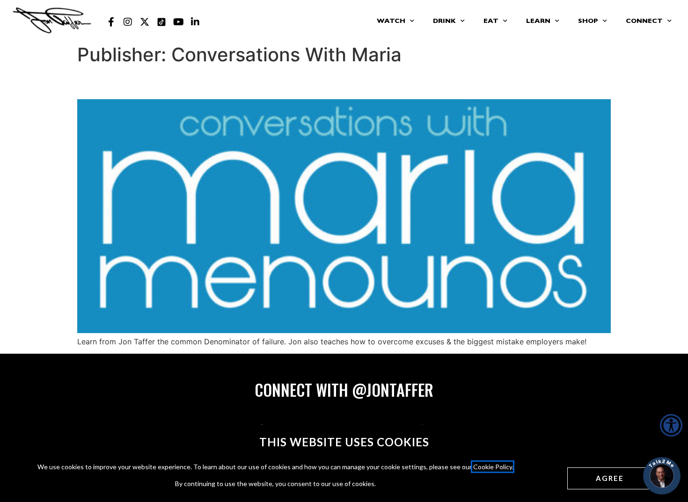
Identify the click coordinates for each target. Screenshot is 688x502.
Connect (644, 21)
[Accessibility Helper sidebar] (671, 425)
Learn (538, 21)
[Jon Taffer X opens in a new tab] (144, 22)
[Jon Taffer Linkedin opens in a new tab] (195, 22)
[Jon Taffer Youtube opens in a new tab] (178, 22)
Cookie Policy (492, 467)
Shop (588, 21)
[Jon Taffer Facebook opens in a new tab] (110, 22)
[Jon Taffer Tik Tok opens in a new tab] (161, 22)
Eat (490, 21)
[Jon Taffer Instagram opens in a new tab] (127, 22)
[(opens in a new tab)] (344, 330)
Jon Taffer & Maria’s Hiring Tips (187, 82)
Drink (444, 21)
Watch (391, 21)
